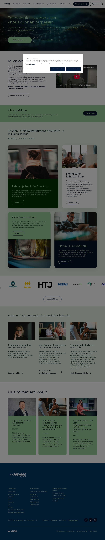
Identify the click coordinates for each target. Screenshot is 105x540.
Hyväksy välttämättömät (57, 68)
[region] (53, 63)
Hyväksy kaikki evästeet (73, 68)
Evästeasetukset (30, 68)
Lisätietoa (32, 64)
